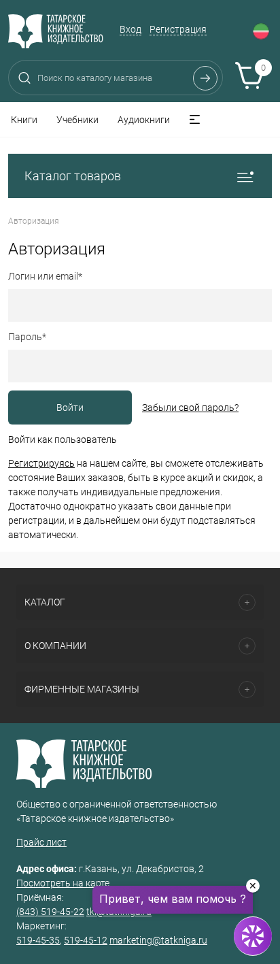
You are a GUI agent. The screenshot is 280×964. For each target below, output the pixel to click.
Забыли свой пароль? (190, 407)
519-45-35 (38, 940)
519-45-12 (85, 940)
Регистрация (178, 29)
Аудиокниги (144, 119)
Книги (24, 119)
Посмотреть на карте (62, 883)
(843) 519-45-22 (50, 911)
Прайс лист (41, 842)
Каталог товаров (72, 176)
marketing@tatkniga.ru (158, 940)
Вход (130, 29)
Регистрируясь (41, 463)
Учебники (77, 119)
